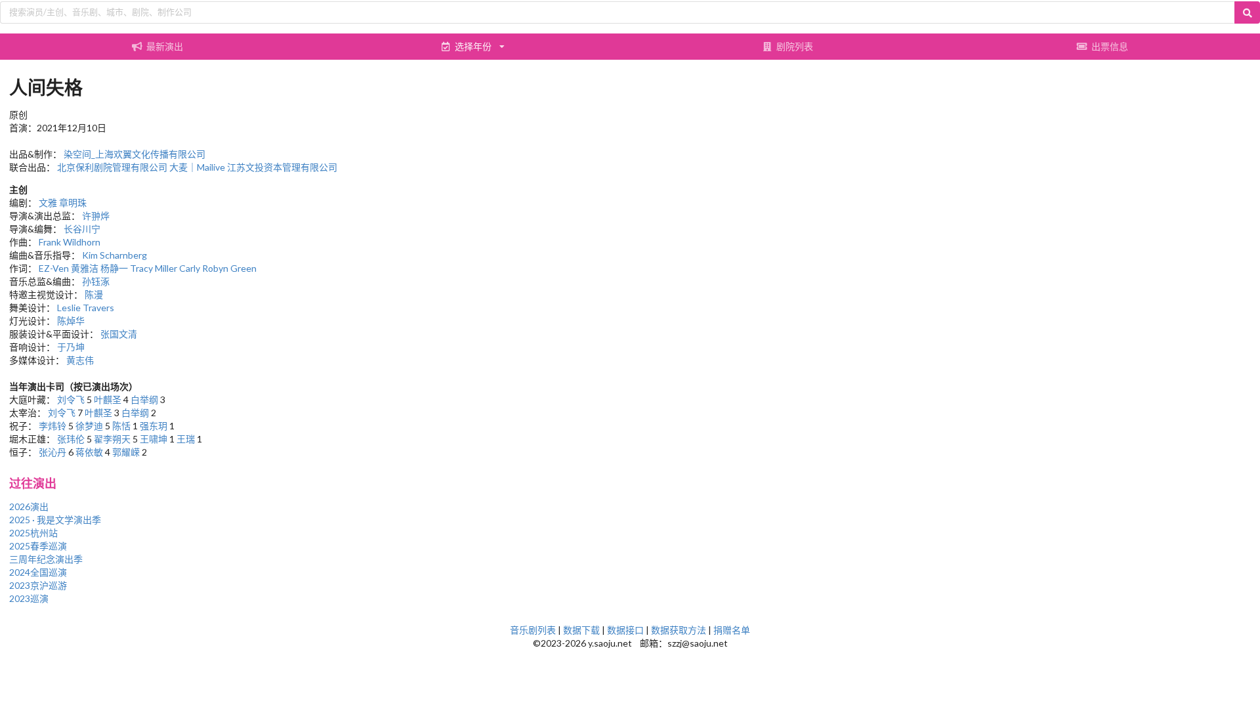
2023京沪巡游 (38, 585)
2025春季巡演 (38, 545)
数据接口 (625, 629)
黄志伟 (80, 360)
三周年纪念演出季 (46, 559)
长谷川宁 (82, 228)
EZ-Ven (54, 268)
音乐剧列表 (533, 629)
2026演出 (29, 506)
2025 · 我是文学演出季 (55, 519)
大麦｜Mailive (197, 167)
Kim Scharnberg (114, 255)
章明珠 (73, 202)
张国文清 (118, 333)
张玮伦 (71, 438)
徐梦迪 (89, 425)
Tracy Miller (153, 268)
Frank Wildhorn (69, 241)
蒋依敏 (89, 452)
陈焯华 (71, 320)
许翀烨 (96, 215)
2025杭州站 (33, 532)
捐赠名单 (731, 629)
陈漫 (94, 294)
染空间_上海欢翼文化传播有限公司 (134, 154)
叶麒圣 (107, 399)
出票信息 (1109, 46)
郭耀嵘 (126, 452)
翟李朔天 (112, 438)
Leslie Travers (85, 307)
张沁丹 (52, 452)
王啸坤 (153, 438)
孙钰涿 (96, 281)
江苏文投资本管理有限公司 (282, 167)
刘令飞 (71, 399)
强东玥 (153, 425)
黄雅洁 (84, 268)
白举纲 (144, 399)
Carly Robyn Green (218, 268)
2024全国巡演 (38, 572)
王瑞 (186, 438)
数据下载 (581, 629)
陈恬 (121, 425)
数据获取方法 (678, 629)
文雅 (48, 202)
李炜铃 (52, 425)
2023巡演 (29, 598)
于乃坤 (71, 347)
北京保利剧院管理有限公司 (112, 167)
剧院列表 (794, 46)
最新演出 (164, 46)
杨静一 (114, 268)
